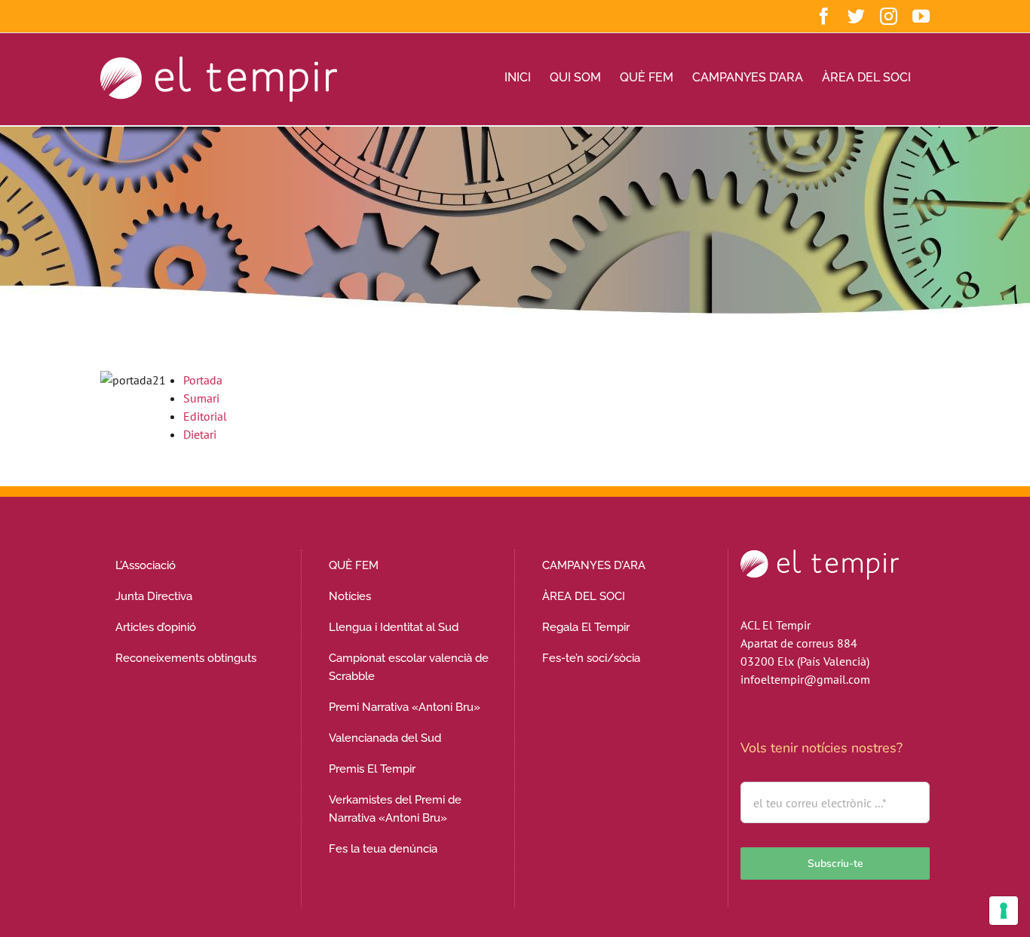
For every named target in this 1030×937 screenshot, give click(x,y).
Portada (202, 379)
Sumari (201, 398)
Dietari (199, 434)
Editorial (205, 416)
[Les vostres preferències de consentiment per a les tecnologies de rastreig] (1003, 910)
